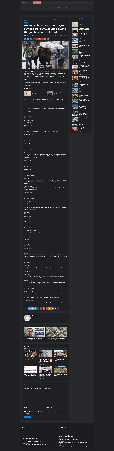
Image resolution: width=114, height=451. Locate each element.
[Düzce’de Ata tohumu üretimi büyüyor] (60, 369)
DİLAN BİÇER (28, 35)
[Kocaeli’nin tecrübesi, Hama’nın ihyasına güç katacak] (75, 72)
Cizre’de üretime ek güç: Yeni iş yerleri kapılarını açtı (84, 45)
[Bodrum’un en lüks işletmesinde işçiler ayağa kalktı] (75, 51)
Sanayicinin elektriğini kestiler (30, 358)
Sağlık (57, 13)
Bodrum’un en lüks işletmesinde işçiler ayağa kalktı (83, 51)
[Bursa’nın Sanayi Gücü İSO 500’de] (49, 93)
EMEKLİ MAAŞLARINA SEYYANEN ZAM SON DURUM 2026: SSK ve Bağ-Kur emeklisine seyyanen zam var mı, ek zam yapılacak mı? (45, 360)
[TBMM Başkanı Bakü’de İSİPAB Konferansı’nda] (75, 30)
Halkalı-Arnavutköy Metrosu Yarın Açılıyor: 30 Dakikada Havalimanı (45, 375)
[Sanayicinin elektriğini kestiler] (30, 353)
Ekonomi (52, 13)
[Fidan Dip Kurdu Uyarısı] (27, 93)
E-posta (26, 407)
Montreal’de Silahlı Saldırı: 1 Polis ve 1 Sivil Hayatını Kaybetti (83, 113)
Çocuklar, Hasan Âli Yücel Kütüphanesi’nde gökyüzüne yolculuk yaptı (84, 78)
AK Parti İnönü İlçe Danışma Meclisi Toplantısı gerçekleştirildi (83, 107)
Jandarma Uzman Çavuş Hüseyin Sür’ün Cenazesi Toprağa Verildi (80, 123)
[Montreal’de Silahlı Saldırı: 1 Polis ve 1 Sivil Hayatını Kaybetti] (75, 113)
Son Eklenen (80, 18)
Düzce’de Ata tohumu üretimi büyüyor (60, 375)
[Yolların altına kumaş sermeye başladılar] (75, 40)
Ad (25, 402)
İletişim (72, 13)
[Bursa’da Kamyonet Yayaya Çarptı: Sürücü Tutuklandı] (75, 85)
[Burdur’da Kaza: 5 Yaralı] (75, 119)
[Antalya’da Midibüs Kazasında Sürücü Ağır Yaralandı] (75, 101)
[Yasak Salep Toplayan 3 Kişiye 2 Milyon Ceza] (75, 67)
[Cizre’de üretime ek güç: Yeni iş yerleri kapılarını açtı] (75, 46)
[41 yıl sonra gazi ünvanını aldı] (75, 90)
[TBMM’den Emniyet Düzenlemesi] (75, 35)
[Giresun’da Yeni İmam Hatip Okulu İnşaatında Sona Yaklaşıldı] (60, 353)
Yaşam (67, 13)
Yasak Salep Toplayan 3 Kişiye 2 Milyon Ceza (84, 66)
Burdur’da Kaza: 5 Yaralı (84, 117)
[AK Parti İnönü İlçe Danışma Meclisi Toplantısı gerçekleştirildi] (75, 107)
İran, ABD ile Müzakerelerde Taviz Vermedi (83, 129)
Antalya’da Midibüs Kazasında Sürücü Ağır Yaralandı (84, 100)
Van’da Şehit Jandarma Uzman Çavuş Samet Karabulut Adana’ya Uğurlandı (80, 61)
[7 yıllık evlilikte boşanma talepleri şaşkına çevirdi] (75, 57)
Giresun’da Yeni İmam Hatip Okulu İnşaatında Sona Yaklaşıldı (60, 359)
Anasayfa (42, 13)
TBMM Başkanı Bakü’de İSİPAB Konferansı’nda (84, 29)
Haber (47, 13)
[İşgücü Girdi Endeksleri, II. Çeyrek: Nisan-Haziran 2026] (30, 369)
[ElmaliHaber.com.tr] (57, 7)
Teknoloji (62, 13)
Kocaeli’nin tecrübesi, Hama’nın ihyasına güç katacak (84, 72)
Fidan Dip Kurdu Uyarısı (37, 92)
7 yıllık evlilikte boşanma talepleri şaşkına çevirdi (84, 56)
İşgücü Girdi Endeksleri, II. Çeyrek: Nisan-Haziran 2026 (30, 375)
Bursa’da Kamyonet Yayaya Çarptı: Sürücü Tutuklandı (84, 84)
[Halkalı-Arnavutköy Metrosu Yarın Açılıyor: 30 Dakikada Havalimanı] (45, 369)
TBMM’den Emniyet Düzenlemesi (83, 34)
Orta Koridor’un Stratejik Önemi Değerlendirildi (84, 95)
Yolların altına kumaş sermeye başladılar (49, 2)
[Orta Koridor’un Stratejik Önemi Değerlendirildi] (75, 96)
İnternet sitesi (49, 407)
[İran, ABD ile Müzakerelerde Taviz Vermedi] (75, 129)
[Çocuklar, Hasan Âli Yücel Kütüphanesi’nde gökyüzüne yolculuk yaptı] (75, 78)
